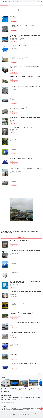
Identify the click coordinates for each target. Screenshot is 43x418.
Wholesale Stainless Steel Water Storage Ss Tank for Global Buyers (22, 332)
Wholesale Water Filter (13, 10)
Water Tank (29, 393)
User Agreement (18, 414)
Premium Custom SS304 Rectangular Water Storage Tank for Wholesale (23, 127)
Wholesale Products (9, 393)
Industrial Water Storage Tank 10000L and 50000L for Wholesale (22, 25)
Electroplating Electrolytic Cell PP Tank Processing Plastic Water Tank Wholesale (25, 76)
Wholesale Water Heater (5, 10)
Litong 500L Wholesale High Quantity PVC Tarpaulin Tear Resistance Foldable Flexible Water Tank (26, 46)
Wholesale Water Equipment (5, 399)
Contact (28, 414)
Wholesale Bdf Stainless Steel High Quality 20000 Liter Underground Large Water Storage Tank (25, 67)
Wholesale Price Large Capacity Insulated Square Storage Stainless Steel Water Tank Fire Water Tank (26, 179)
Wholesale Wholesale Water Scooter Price (15, 397)
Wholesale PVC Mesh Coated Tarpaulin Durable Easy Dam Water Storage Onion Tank (26, 148)
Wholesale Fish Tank (4, 397)
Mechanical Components (19, 393)
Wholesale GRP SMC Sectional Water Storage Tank (19, 240)
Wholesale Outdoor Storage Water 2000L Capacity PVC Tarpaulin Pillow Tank (24, 137)
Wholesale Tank (37, 397)
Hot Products (8, 413)
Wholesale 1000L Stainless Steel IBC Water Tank (19, 271)
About (14, 414)
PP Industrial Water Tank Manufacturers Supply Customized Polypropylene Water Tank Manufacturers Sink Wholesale (25, 108)
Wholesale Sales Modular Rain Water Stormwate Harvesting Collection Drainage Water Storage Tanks (25, 251)
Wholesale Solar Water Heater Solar (6, 12)
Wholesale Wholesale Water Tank (17, 399)
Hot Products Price (14, 413)
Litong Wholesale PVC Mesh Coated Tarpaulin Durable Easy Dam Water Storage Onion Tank (25, 15)
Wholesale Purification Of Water (24, 10)
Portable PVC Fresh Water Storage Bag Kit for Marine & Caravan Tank (23, 363)
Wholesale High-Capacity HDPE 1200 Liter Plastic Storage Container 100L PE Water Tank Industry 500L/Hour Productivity (25, 282)
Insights (35, 413)
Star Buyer (28, 413)
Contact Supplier (14, 21)
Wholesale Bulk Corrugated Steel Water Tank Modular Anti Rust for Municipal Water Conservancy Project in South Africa (25, 36)
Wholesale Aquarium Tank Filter (29, 397)
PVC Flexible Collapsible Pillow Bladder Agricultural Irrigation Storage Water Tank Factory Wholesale (25, 261)
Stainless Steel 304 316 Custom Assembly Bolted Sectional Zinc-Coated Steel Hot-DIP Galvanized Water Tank (26, 354)
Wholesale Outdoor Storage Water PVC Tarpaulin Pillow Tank (21, 158)
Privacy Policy (24, 414)
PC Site (32, 413)
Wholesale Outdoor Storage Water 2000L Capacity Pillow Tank (22, 342)
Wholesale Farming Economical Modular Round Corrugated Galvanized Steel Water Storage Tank (25, 118)
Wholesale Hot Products (22, 413)
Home (2, 393)
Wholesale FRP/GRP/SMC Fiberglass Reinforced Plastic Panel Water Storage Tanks (25, 291)
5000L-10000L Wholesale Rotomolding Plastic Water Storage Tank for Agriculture (25, 322)
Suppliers (12, 4)
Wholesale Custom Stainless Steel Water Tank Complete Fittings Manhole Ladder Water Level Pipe (25, 87)
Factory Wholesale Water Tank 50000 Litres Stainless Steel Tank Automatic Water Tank (25, 97)
